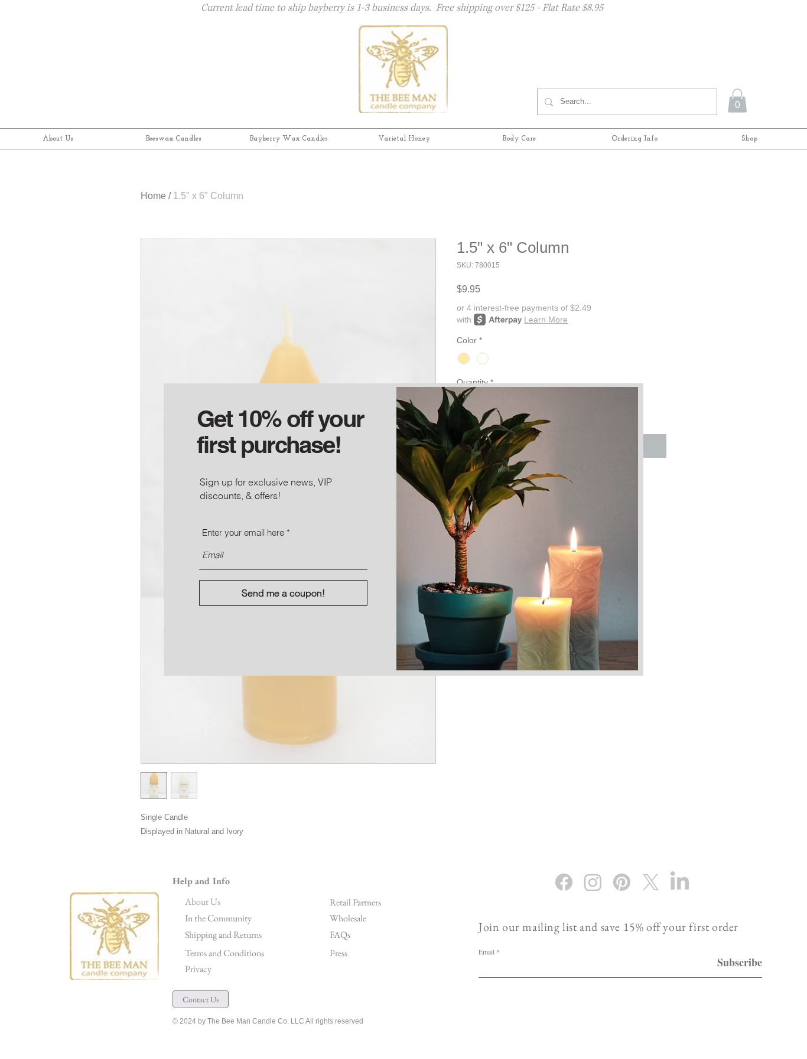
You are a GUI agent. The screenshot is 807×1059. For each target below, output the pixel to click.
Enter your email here (243, 532)
